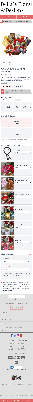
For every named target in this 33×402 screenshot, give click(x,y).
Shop (9, 16)
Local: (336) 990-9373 (16, 349)
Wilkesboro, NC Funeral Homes (11, 384)
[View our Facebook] (12, 336)
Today (17, 100)
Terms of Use (28, 395)
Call (6, 400)
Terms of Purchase (17, 395)
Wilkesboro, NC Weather (9, 390)
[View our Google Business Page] (15, 336)
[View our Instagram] (18, 336)
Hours (28, 400)
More (3, 82)
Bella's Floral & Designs (16, 7)
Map (17, 400)
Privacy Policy (5, 395)
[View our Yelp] (21, 336)
